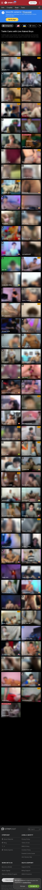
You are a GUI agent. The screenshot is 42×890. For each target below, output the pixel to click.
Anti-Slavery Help (27, 857)
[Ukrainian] (24, 25)
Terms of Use (26, 843)
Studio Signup (6, 870)
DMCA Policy (25, 846)
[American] (18, 25)
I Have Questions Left (11, 880)
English (32, 829)
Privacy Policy (26, 839)
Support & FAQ (26, 867)
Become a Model (7, 867)
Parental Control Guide (28, 853)
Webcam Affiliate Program (9, 874)
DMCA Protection (27, 874)
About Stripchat (8, 839)
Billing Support (26, 870)
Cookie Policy (27, 882)
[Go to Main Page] (12, 3)
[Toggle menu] (2, 3)
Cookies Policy (26, 850)
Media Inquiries (8, 850)
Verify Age (12, 19)
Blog (5, 843)
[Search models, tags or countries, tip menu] (39, 8)
